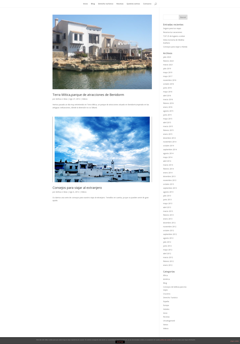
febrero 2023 (168, 61)
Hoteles (166, 309)
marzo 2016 (168, 99)
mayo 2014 (167, 157)
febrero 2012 (168, 261)
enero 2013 (167, 219)
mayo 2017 (167, 76)
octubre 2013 (168, 184)
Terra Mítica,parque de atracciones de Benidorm (88, 94)
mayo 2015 (167, 119)
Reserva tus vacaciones (172, 32)
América (166, 279)
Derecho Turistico (170, 297)
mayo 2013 (167, 203)
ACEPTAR (120, 342)
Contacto (147, 4)
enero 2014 (167, 172)
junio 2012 (167, 246)
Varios (165, 324)
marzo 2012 (168, 257)
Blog (93, 4)
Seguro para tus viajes (172, 28)
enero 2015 (167, 134)
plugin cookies (234, 341)
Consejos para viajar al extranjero (77, 187)
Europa (166, 305)
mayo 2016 (167, 91)
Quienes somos (133, 4)
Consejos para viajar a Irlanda (175, 47)
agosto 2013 (168, 192)
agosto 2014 (168, 153)
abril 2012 (167, 253)
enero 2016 (167, 107)
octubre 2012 (168, 230)
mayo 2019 (167, 72)
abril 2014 (167, 161)
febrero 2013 (168, 215)
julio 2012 (167, 242)
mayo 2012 (167, 250)
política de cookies (165, 339)
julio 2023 (167, 57)
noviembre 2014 (169, 142)
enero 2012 (167, 265)
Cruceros (166, 294)
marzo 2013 (168, 211)
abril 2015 (167, 122)
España (166, 301)
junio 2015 (167, 115)
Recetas (119, 4)
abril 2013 (167, 207)
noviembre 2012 (169, 226)
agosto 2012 (168, 238)
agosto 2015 (168, 111)
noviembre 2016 (169, 80)
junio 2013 (167, 199)
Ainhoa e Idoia (61, 99)
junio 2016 (167, 88)
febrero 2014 (168, 169)
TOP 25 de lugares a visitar (174, 36)
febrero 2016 (168, 103)
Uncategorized (169, 320)
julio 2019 (167, 68)
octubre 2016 (168, 84)
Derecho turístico (105, 4)
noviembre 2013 (169, 180)
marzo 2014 (168, 165)
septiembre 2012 (170, 234)
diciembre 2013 (169, 176)
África (165, 275)
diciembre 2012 (169, 222)
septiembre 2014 (170, 149)
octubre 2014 (168, 145)
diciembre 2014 (169, 138)
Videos (85, 99)
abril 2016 (167, 95)
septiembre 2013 (170, 188)
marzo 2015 (168, 126)
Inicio (85, 4)
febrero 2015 (168, 130)
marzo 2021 (168, 64)
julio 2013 (167, 195)
